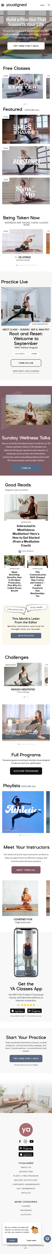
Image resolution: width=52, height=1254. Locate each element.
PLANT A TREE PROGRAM (26, 1176)
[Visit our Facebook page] (19, 1141)
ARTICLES (26, 1193)
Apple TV (23, 1016)
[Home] (26, 1130)
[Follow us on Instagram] (25, 1141)
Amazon (35, 1016)
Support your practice (16, 489)
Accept (12, 1240)
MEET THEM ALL (26, 870)
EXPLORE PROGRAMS (26, 771)
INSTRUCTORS (26, 1172)
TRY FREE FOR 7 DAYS (26, 46)
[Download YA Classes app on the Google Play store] (34, 1011)
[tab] (24, 104)
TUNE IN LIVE (26, 363)
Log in (35, 1065)
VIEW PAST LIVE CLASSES (26, 371)
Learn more (31, 1240)
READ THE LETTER (26, 636)
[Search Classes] (49, 5)
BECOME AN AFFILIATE (26, 1180)
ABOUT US (26, 1167)
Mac (28, 1016)
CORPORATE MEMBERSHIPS (26, 1184)
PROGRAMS (26, 1210)
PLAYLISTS (26, 1214)
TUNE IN (26, 468)
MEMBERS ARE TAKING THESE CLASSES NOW (26, 223)
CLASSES (26, 1206)
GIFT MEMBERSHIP (26, 1189)
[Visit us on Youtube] (31, 1141)
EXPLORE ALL (32, 110)
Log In (42, 5)
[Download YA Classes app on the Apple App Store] (17, 1011)
